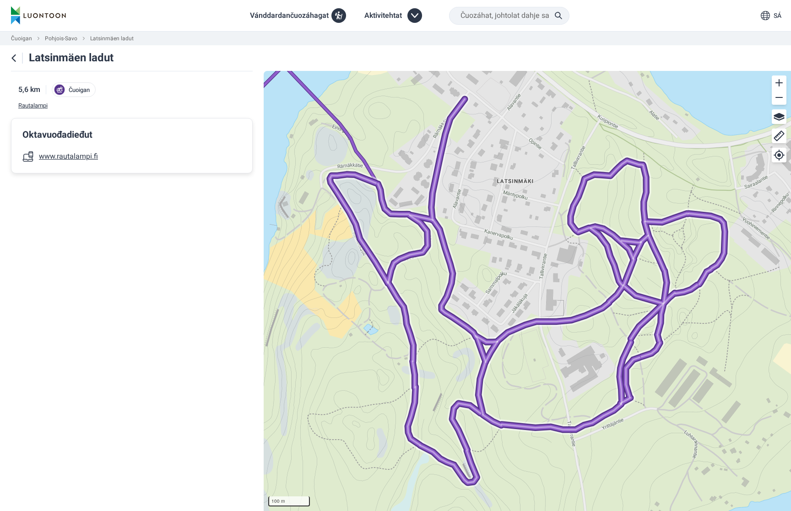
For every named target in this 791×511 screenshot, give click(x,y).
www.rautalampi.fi (68, 156)
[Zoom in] (779, 82)
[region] (527, 291)
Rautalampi (33, 105)
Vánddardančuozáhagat (289, 15)
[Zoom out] (779, 97)
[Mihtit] (779, 136)
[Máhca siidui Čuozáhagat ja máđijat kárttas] (14, 58)
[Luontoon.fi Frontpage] (38, 16)
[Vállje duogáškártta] (779, 116)
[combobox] (509, 16)
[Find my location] (779, 155)
